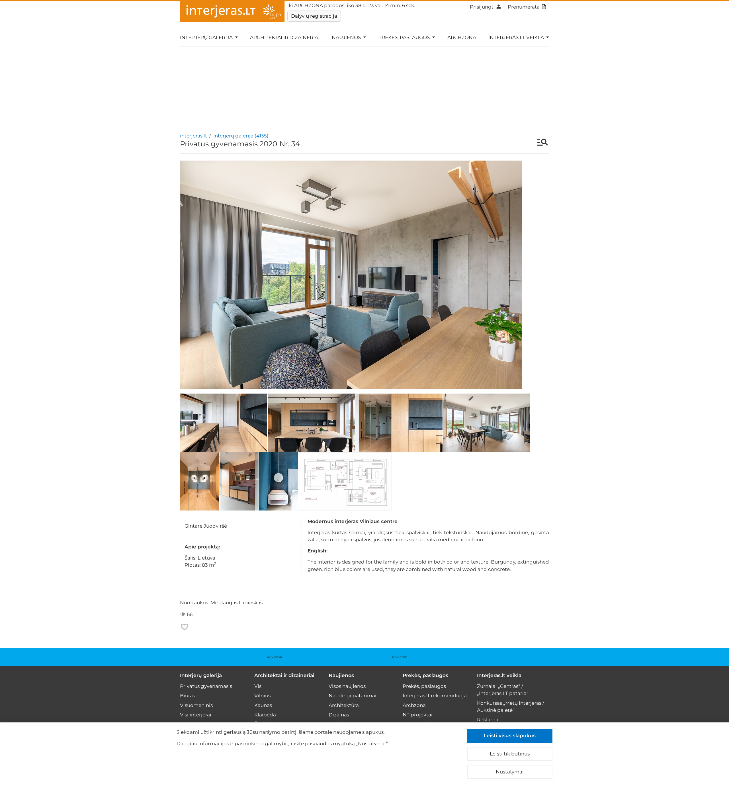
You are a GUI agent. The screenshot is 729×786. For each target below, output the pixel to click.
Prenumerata (524, 7)
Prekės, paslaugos (425, 675)
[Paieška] (540, 142)
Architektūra (344, 705)
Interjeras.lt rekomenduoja (435, 695)
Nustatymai (510, 772)
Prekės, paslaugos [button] (404, 37)
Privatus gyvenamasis (206, 686)
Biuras (187, 695)
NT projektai (418, 715)
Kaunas (263, 705)
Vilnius (262, 695)
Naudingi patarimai (352, 695)
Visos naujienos (347, 686)
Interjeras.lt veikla (499, 675)
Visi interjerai (195, 715)
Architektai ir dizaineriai (285, 37)
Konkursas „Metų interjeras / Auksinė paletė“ (510, 706)
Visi (258, 686)
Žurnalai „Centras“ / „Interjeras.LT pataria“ (503, 689)
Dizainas (339, 715)
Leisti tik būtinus (510, 754)
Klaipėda (265, 715)
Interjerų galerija (201, 675)
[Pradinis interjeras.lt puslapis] (232, 11)
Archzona (461, 37)
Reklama (274, 657)
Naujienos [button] (347, 37)
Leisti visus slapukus (510, 735)
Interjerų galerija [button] (207, 37)
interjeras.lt (193, 136)
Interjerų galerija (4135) (241, 136)
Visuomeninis (196, 705)
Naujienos (341, 675)
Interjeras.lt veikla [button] (516, 37)
